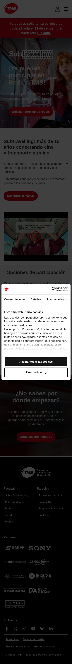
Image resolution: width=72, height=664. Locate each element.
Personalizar (34, 372)
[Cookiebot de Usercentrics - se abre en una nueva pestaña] (52, 289)
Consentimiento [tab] (14, 299)
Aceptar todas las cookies (36, 361)
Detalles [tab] (35, 299)
